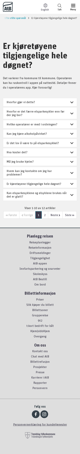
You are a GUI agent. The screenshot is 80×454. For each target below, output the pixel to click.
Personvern (40, 388)
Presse (40, 372)
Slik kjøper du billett (40, 305)
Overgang (40, 336)
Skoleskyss (40, 274)
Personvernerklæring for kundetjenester (40, 424)
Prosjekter (40, 367)
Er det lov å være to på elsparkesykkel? (33, 143)
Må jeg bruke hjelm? (20, 161)
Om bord (40, 284)
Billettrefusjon (40, 362)
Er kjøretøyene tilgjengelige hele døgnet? (34, 184)
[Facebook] (36, 414)
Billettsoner (40, 310)
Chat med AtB (40, 356)
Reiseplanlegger (40, 242)
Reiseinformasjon (40, 247)
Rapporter (40, 383)
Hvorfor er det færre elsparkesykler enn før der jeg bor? (35, 113)
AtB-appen (40, 263)
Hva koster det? (17, 152)
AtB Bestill (40, 279)
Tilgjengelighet (40, 258)
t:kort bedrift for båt (40, 326)
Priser (40, 299)
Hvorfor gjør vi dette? (21, 102)
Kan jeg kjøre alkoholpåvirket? (27, 134)
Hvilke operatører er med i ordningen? (32, 124)
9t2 (40, 320)
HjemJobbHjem (40, 331)
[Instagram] (44, 414)
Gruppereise (40, 315)
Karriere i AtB (40, 377)
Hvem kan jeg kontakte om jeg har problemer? (29, 172)
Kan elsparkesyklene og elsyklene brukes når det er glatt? (37, 194)
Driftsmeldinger (40, 253)
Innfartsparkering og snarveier (40, 268)
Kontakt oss (40, 351)
